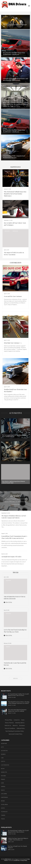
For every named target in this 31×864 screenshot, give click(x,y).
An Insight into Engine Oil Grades (11, 557)
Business (3, 754)
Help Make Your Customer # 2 (12, 343)
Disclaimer (22, 725)
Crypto (3, 761)
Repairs (4, 85)
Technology (4, 811)
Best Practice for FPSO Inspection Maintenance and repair (14, 53)
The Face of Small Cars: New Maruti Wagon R (17, 846)
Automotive (5, 16)
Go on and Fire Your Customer (13, 296)
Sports (3, 808)
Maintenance (5, 31)
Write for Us (8, 725)
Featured (8, 646)
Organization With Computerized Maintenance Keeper (14, 157)
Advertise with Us (19, 722)
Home (22, 720)
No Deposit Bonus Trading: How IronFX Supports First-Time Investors (18, 694)
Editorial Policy (21, 728)
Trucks (3, 818)
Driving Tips (4, 772)
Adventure (4, 743)
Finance (3, 779)
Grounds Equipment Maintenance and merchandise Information (15, 79)
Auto (2, 747)
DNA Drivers (8, 859)
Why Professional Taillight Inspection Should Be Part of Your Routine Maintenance (15, 194)
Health (3, 790)
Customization (15, 263)
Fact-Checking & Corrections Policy (15, 731)
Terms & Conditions (10, 728)
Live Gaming (4, 793)
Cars (2, 757)
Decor (2, 768)
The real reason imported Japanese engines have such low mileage (17, 710)
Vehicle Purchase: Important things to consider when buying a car (18, 839)
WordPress (17, 860)
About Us (15, 725)
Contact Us (17, 720)
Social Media (4, 804)
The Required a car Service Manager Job (15, 25)
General (3, 786)
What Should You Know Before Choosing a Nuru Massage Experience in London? (18, 702)
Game (2, 783)
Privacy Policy (8, 720)
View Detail (8, 602)
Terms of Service (9, 722)
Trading (3, 815)
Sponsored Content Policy (15, 734)
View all (15, 678)
